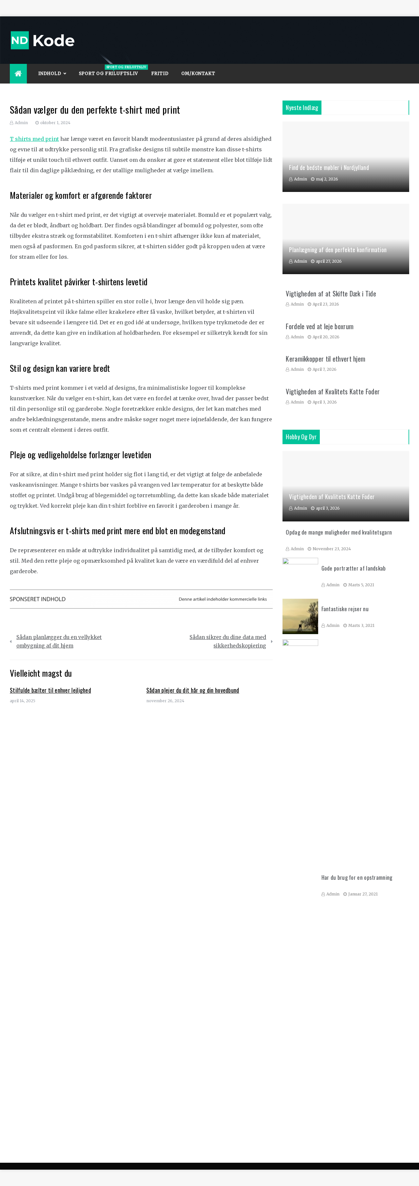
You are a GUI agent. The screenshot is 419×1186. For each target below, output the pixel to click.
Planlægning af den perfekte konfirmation (338, 249)
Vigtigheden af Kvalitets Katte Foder (333, 391)
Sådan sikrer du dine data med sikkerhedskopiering (228, 641)
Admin (21, 122)
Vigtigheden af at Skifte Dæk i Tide (331, 293)
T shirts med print (34, 139)
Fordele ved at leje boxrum (320, 326)
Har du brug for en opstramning (356, 877)
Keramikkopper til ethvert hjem (325, 359)
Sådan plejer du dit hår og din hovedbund (192, 690)
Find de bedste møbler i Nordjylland (329, 167)
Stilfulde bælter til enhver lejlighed (50, 690)
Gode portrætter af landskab (353, 568)
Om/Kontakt (198, 73)
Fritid (160, 73)
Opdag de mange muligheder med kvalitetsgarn (339, 532)
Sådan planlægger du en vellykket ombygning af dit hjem (59, 641)
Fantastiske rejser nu (345, 609)
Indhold (49, 73)
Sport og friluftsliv (112, 70)
